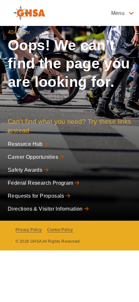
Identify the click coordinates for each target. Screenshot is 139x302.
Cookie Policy (60, 229)
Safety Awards (26, 170)
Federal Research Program (41, 183)
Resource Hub (26, 144)
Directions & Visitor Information (46, 209)
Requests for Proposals (37, 196)
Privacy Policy (29, 229)
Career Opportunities (33, 157)
